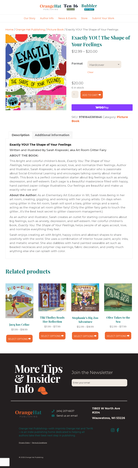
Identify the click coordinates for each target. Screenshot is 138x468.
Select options (18, 339)
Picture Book (55, 29)
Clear (90, 72)
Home (9, 29)
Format (77, 63)
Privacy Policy (24, 443)
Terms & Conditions (39, 443)
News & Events (67, 18)
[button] (61, 39)
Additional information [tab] (52, 135)
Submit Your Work (103, 18)
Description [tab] (21, 135)
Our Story (29, 18)
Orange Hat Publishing (30, 29)
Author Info (47, 18)
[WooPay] (102, 107)
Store (84, 18)
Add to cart (90, 95)
